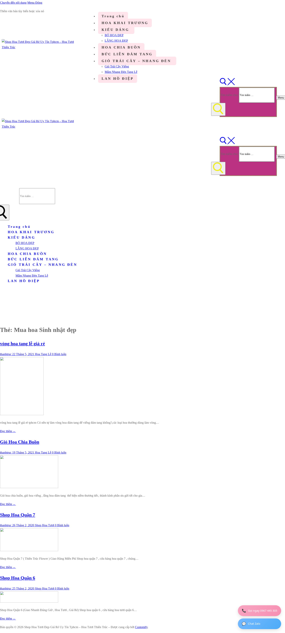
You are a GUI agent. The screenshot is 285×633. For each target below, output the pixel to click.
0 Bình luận (58, 354)
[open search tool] (227, 84)
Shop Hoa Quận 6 (17, 577)
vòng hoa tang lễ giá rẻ (22, 343)
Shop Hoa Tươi (44, 525)
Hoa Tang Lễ (42, 354)
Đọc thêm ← (8, 431)
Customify (141, 627)
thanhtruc (5, 354)
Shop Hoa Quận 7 (17, 514)
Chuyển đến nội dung (13, 2)
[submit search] (218, 109)
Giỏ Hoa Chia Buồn (19, 441)
